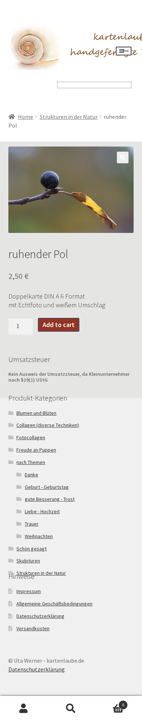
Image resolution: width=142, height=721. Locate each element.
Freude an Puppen (36, 450)
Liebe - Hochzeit (42, 511)
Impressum (28, 591)
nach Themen (30, 462)
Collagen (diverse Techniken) (47, 425)
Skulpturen (28, 560)
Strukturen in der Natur (69, 116)
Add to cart (59, 324)
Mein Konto (23, 708)
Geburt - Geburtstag (47, 487)
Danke (31, 474)
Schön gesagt (31, 548)
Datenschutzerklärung (40, 616)
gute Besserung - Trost (50, 499)
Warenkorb (109, 702)
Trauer (32, 524)
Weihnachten (39, 536)
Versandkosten (33, 628)
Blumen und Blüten (36, 413)
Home (25, 116)
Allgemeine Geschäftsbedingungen (54, 603)
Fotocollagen (30, 437)
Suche (71, 708)
